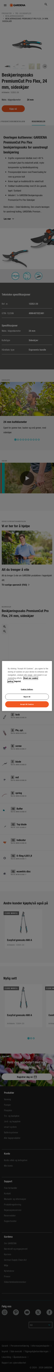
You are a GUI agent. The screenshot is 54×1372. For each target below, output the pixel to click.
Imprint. (17, 681)
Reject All (27, 696)
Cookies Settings (27, 689)
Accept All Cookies (27, 704)
